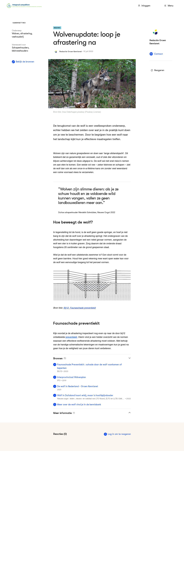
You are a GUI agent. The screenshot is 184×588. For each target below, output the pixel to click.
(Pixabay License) (92, 112)
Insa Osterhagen (69, 112)
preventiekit (71, 337)
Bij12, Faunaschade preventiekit (80, 308)
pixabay (80, 112)
